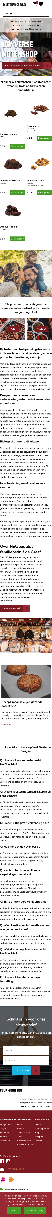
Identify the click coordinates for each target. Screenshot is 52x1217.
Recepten (39, 1136)
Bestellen (4, 1132)
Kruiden (20, 1128)
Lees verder (6, 724)
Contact (38, 1140)
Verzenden (5, 1140)
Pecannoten (33, 126)
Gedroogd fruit (24, 1140)
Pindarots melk (8, 134)
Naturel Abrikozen (10, 180)
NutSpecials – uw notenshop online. (14, 4)
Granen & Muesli (25, 1144)
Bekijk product (17, 146)
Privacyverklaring (34, 1210)
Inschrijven (22, 1070)
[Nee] (48, 1204)
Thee (19, 1136)
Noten (20, 1124)
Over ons (39, 1124)
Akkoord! (14, 1210)
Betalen (3, 1136)
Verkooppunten (42, 1128)
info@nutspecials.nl (16, 1169)
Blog (37, 1132)
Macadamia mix (35, 180)
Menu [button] (48, 4)
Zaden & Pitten (24, 1132)
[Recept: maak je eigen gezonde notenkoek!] (26, 681)
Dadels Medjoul (9, 226)
